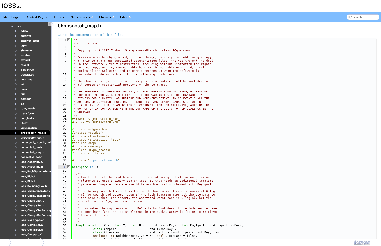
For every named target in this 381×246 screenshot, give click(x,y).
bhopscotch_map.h (28, 242)
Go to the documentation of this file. (90, 35)
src (5, 242)
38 (62, 167)
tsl (92, 167)
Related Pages (36, 17)
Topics (59, 17)
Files (123, 17)
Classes (105, 17)
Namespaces (80, 17)
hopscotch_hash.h (104, 160)
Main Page (11, 17)
